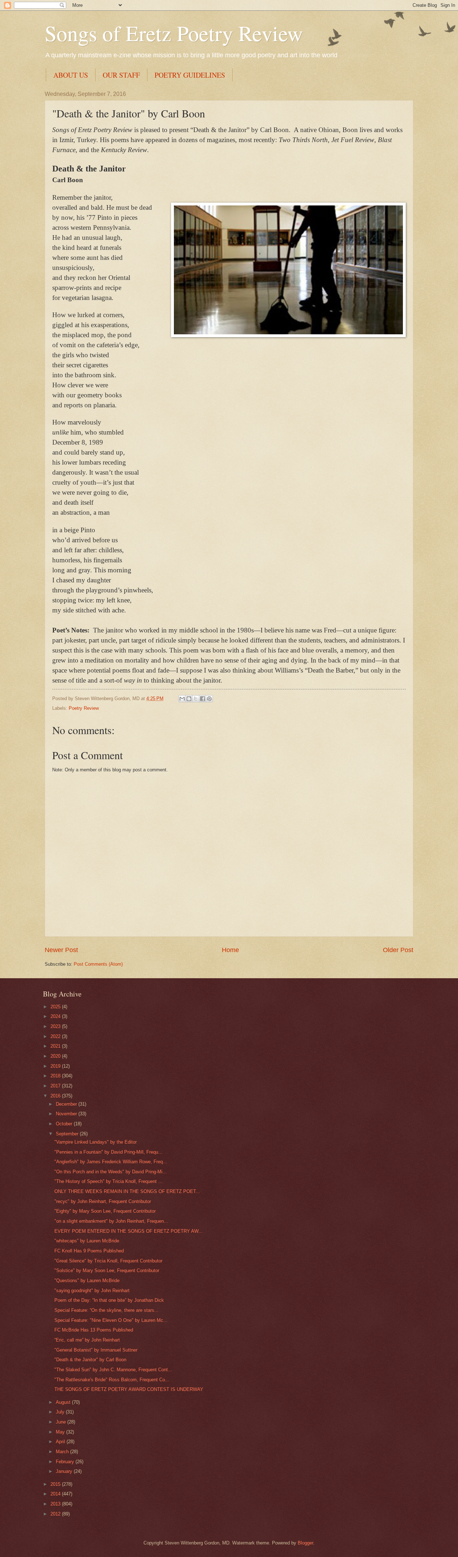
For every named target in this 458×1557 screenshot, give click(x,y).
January (65, 1471)
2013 (56, 1504)
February (65, 1461)
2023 (56, 1026)
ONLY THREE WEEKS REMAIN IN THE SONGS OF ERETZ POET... (127, 1191)
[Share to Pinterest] (209, 698)
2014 (56, 1494)
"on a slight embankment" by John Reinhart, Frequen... (111, 1221)
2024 (56, 1016)
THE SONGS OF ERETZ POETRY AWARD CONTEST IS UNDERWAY (128, 1389)
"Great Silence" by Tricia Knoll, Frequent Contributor (108, 1260)
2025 (56, 1006)
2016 (56, 1095)
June (61, 1422)
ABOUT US (70, 75)
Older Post (398, 950)
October (65, 1123)
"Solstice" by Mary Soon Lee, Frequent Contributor (106, 1270)
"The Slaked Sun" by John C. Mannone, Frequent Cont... (113, 1369)
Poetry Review (84, 708)
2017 (56, 1085)
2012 (56, 1514)
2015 (56, 1484)
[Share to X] (195, 698)
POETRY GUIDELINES (190, 75)
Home (230, 950)
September (68, 1133)
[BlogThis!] (189, 698)
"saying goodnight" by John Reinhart (92, 1290)
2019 (56, 1066)
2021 (56, 1046)
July (61, 1412)
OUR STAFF (121, 75)
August (64, 1402)
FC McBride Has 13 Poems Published (93, 1330)
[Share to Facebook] (202, 698)
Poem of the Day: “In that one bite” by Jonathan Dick (109, 1300)
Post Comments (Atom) (98, 964)
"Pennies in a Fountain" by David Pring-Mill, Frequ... (108, 1152)
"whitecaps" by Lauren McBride (86, 1240)
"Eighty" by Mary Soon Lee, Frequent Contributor (105, 1211)
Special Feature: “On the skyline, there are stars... (106, 1310)
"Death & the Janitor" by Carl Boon (90, 1359)
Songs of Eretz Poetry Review (174, 33)
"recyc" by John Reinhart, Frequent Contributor (102, 1201)
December (67, 1104)
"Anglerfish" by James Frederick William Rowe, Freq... (110, 1161)
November (67, 1113)
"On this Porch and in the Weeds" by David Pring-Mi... (110, 1171)
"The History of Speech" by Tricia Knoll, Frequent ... (108, 1181)
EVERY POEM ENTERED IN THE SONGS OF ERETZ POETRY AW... (128, 1231)
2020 (56, 1056)
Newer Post (61, 950)
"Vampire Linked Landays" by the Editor (95, 1142)
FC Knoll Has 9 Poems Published (89, 1250)
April (61, 1441)
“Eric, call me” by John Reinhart (87, 1340)
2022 (56, 1036)
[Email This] (182, 698)
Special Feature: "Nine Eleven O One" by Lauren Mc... (110, 1320)
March (63, 1451)
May (61, 1432)
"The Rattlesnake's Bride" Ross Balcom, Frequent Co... (111, 1379)
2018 (56, 1075)
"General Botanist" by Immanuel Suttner (95, 1350)
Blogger (305, 1543)
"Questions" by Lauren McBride (87, 1280)
